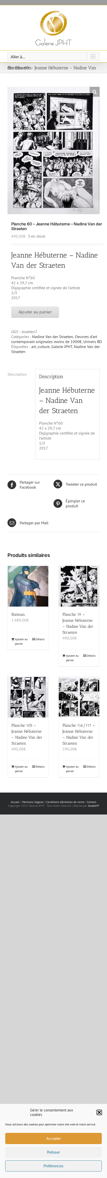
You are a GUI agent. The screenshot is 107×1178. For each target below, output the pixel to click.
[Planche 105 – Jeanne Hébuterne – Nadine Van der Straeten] (28, 697)
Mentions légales (33, 802)
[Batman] (28, 586)
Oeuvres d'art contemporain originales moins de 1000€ (54, 339)
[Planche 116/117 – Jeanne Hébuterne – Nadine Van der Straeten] (79, 697)
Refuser (53, 1152)
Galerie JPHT (61, 346)
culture (44, 346)
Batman (18, 614)
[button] (99, 1112)
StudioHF (93, 806)
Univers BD (92, 341)
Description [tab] (17, 374)
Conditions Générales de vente (65, 802)
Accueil (15, 802)
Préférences (53, 1166)
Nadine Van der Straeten (52, 336)
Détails (40, 639)
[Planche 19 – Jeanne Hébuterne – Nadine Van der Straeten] (79, 586)
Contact (91, 802)
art (33, 346)
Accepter (53, 1138)
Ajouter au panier (35, 311)
